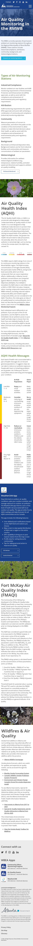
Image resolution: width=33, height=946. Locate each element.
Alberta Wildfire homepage (13, 760)
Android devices (7, 555)
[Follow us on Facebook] (16, 2)
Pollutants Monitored (9, 171)
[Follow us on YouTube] (23, 2)
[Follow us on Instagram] (20, 2)
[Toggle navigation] (30, 7)
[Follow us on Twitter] (13, 2)
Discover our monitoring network (12, 58)
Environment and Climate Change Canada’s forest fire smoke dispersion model (17, 782)
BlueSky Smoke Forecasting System (16, 773)
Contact (8, 2)
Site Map (4, 930)
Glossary (4, 933)
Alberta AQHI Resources (9, 348)
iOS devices (6, 550)
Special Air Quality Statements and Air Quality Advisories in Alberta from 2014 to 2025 (17, 811)
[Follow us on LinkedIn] (26, 2)
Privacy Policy (6, 927)
